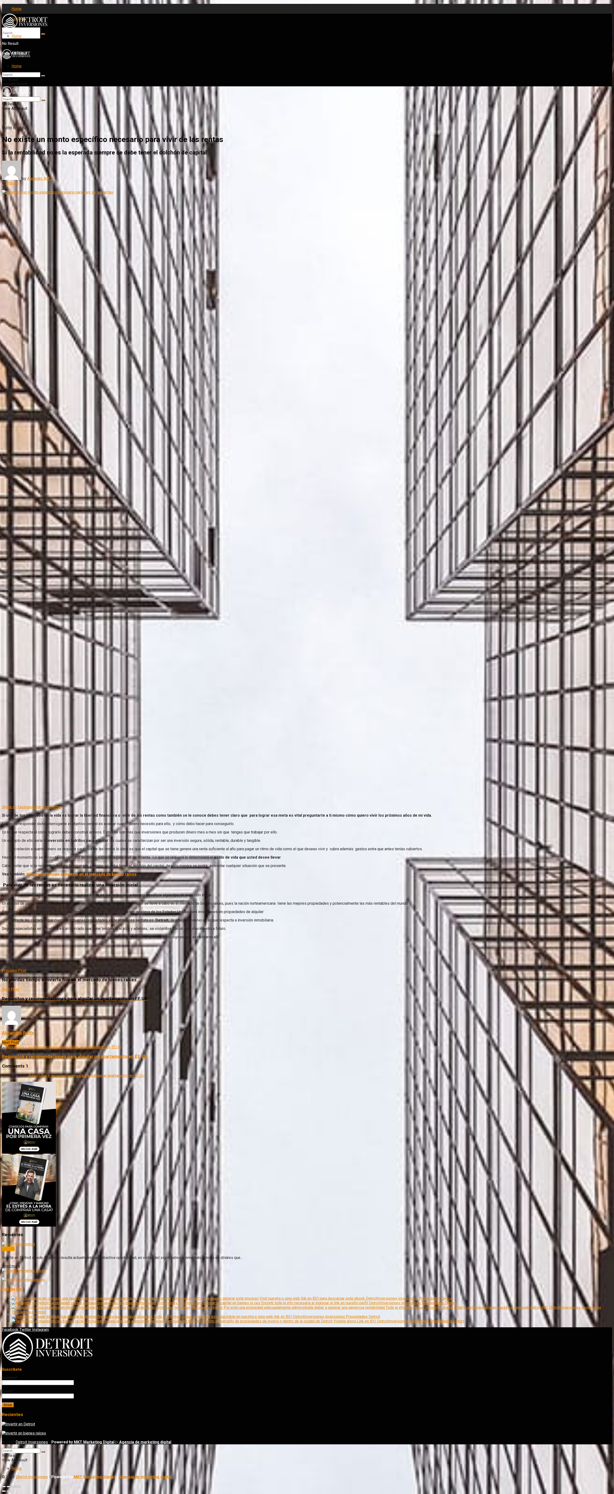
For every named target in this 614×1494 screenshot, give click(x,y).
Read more (11, 1266)
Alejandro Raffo (40, 178)
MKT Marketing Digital (94, 1442)
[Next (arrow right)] (9, 1491)
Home (17, 8)
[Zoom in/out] (18, 1486)
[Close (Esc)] (4, 1486)
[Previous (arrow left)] (4, 1491)
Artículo (19, 127)
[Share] (9, 1486)
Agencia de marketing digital (144, 1442)
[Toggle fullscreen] (13, 1486)
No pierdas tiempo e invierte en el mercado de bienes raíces (81, 874)
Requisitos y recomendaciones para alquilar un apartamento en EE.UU (74, 1056)
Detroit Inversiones (32, 1442)
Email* (7, 1391)
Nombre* (9, 1378)
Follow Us (12, 1289)
